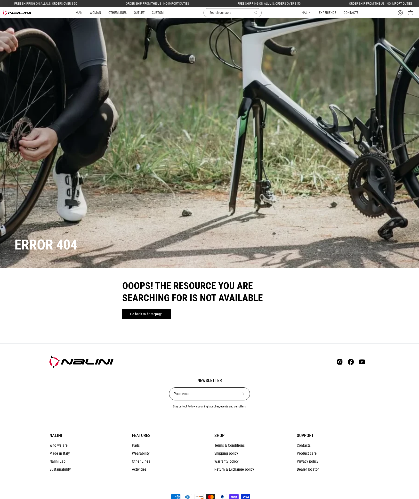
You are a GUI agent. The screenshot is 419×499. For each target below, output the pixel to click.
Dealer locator (308, 469)
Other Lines (141, 461)
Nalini (55, 435)
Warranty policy (226, 461)
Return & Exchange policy (234, 469)
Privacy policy (307, 461)
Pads (136, 445)
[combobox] (232, 12)
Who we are (58, 445)
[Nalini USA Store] (17, 13)
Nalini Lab (57, 461)
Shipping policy (226, 453)
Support (305, 435)
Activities (139, 469)
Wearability (141, 453)
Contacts (304, 445)
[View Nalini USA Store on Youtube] (362, 362)
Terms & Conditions (229, 445)
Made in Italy (59, 453)
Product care (307, 453)
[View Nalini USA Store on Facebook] (351, 362)
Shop (219, 435)
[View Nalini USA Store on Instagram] (339, 362)
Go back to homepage (146, 314)
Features (141, 435)
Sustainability (60, 469)
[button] (117, 12)
